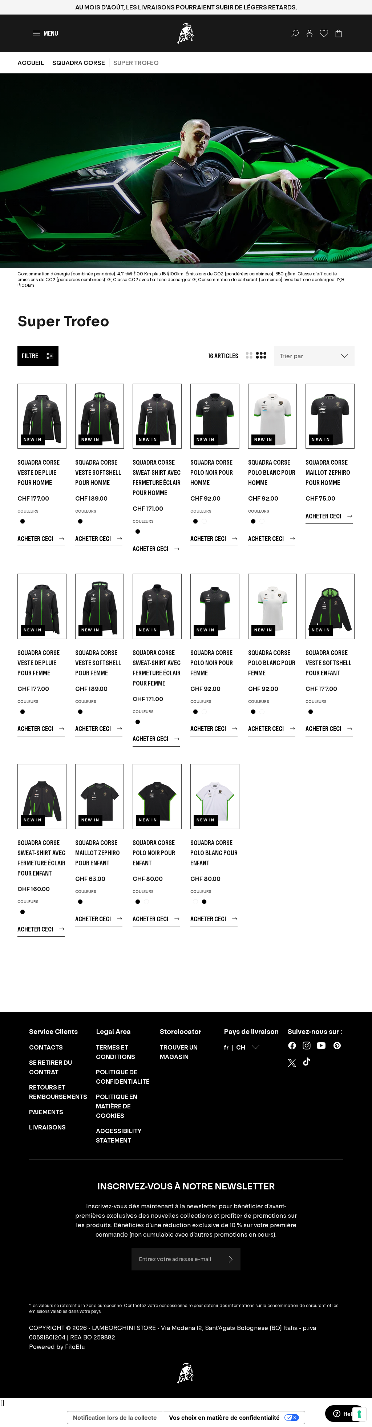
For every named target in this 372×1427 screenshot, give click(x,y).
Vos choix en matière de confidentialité (224, 1417)
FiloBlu (75, 1346)
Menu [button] (51, 33)
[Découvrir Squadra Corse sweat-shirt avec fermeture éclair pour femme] (157, 606)
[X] (292, 1063)
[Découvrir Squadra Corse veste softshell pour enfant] (330, 606)
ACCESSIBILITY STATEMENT (119, 1136)
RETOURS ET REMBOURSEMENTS (58, 1092)
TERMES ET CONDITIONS (115, 1052)
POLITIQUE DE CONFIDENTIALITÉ (123, 1077)
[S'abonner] (230, 1259)
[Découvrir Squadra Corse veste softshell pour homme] (100, 416)
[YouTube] (321, 1045)
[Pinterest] (337, 1045)
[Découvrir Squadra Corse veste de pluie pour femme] (42, 606)
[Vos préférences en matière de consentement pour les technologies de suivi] (359, 1414)
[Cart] (338, 33)
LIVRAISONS (47, 1127)
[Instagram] (306, 1045)
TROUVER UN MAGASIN (179, 1052)
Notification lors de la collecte (115, 1417)
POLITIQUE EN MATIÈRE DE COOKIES (116, 1106)
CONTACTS (46, 1047)
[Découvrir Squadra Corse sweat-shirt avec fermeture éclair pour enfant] (42, 796)
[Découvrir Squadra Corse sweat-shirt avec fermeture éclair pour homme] (157, 416)
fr (226, 1047)
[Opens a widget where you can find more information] (345, 1414)
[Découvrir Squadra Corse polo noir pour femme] (215, 606)
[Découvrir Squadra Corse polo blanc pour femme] (272, 606)
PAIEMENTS (46, 1112)
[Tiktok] (308, 1063)
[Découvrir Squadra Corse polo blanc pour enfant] (215, 796)
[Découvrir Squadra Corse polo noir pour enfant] (157, 796)
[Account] (309, 33)
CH (240, 1047)
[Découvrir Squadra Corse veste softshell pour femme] (100, 606)
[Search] (295, 33)
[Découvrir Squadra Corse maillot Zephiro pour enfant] (100, 796)
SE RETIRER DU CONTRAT (50, 1067)
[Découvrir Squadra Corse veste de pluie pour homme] (42, 416)
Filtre (30, 356)
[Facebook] (292, 1045)
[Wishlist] (324, 33)
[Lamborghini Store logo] (186, 33)
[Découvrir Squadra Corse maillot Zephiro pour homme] (330, 416)
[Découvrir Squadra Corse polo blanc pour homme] (272, 416)
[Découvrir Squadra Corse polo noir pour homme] (215, 416)
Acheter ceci (35, 538)
